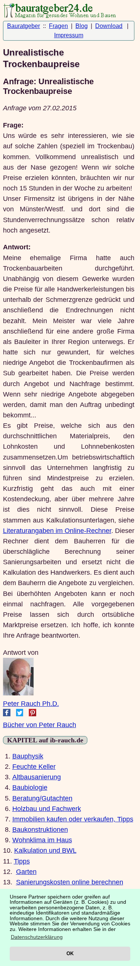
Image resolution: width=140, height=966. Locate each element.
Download (108, 26)
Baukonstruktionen (40, 829)
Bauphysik (27, 756)
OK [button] (70, 953)
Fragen (58, 26)
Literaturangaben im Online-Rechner (57, 530)
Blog (81, 26)
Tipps (22, 861)
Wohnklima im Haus (42, 840)
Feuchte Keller (34, 766)
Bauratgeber (23, 26)
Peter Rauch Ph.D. (31, 703)
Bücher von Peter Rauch (39, 725)
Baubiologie (29, 787)
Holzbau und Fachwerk (46, 808)
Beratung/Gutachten (42, 798)
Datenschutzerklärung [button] (37, 937)
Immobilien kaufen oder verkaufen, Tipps (72, 819)
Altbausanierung (36, 777)
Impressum (68, 35)
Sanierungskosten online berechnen (69, 882)
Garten (26, 871)
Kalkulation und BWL (45, 850)
